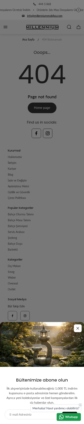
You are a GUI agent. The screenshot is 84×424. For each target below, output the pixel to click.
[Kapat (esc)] (78, 328)
